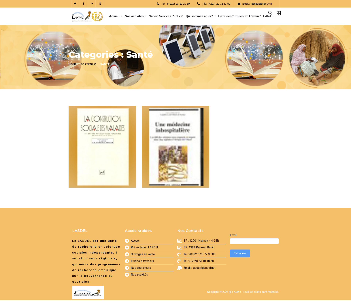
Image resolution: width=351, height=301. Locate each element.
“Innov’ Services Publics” (166, 16)
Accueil (114, 16)
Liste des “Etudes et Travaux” (239, 16)
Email (233, 235)
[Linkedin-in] (92, 4)
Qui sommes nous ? (199, 16)
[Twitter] (75, 4)
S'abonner (240, 253)
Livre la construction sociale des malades (100, 170)
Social (92, 179)
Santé (80, 179)
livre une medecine (171, 173)
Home (73, 64)
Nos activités (134, 16)
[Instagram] (100, 4)
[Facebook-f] (83, 4)
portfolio (88, 64)
